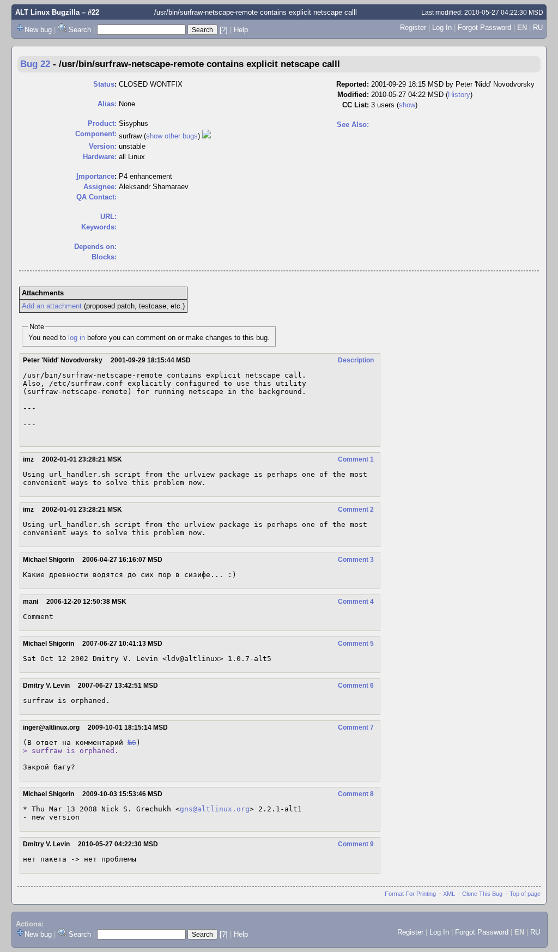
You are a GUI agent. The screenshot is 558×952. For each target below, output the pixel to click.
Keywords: (99, 227)
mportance (95, 176)
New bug (38, 30)
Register (413, 27)
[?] (224, 30)
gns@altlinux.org (215, 809)
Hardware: (100, 157)
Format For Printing (410, 893)
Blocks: (104, 257)
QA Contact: (96, 197)
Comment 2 (356, 509)
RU (538, 27)
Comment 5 (356, 643)
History (459, 94)
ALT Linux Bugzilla (47, 12)
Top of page (525, 893)
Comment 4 (356, 601)
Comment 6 (356, 685)
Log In (442, 27)
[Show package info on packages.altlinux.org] (206, 136)
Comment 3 (356, 559)
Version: (103, 146)
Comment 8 (356, 794)
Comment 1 (356, 459)
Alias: (107, 104)
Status (103, 84)
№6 (132, 742)
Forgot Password (484, 27)
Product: (102, 123)
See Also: (353, 124)
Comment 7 (356, 727)
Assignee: (100, 187)
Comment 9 (356, 844)
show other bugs (172, 136)
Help (241, 30)
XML (449, 893)
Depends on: (95, 246)
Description (356, 360)
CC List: (355, 105)
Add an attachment (52, 306)
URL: (108, 217)
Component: (96, 134)
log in (76, 337)
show (407, 105)
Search (80, 30)
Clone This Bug (482, 893)
